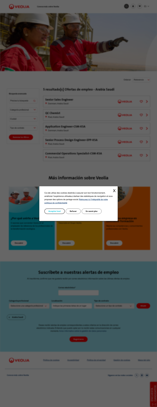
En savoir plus (92, 211)
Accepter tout (54, 211)
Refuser (73, 211)
